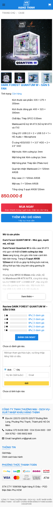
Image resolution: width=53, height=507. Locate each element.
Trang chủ (8, 13)
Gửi (26, 383)
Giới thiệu (6, 453)
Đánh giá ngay (26, 337)
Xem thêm (26, 296)
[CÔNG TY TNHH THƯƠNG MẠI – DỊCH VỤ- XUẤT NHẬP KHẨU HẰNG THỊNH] (27, 5)
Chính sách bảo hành (12, 456)
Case (21, 13)
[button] (3, 4)
